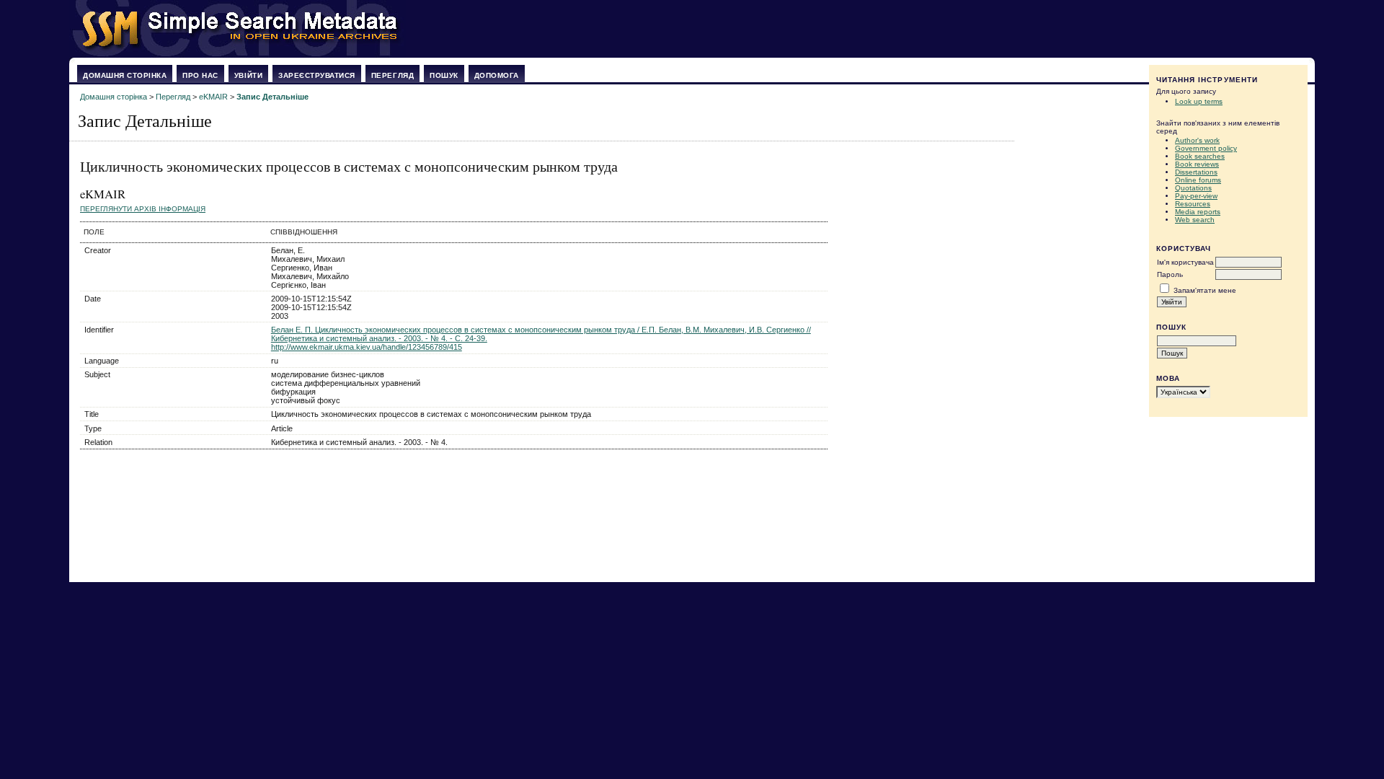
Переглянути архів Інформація (142, 209)
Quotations (1193, 188)
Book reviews (1197, 164)
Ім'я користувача (1185, 262)
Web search (1195, 220)
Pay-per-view (1196, 196)
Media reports (1197, 212)
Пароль (1170, 274)
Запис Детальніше (272, 96)
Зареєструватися (316, 75)
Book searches (1200, 156)
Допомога (496, 75)
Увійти (248, 75)
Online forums (1198, 180)
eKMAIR (213, 96)
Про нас (200, 75)
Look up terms (1199, 101)
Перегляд (392, 75)
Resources (1192, 204)
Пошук (444, 75)
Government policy (1206, 148)
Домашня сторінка (125, 75)
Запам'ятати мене (1205, 290)
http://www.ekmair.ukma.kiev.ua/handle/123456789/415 (366, 347)
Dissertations (1196, 172)
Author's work (1197, 140)
